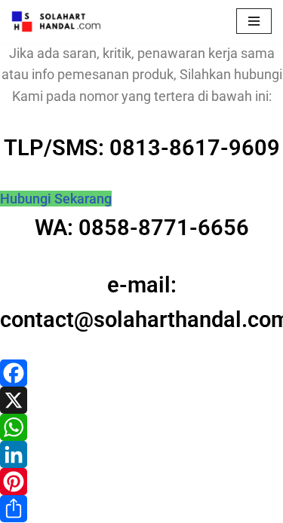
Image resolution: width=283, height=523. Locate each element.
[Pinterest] (141, 481)
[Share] (141, 508)
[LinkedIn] (141, 454)
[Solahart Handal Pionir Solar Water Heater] (56, 21)
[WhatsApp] (141, 427)
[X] (141, 400)
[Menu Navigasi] (254, 21)
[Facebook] (141, 373)
